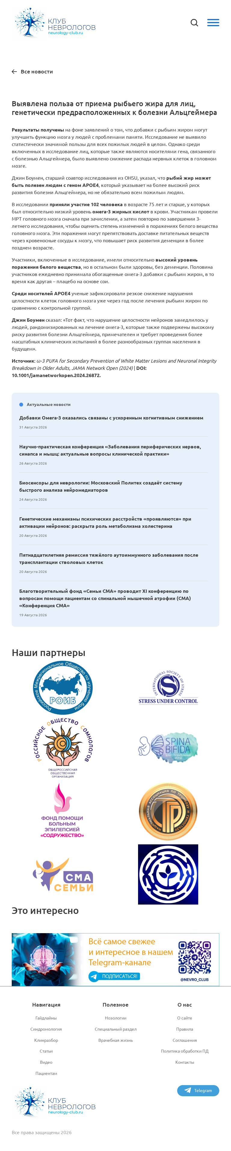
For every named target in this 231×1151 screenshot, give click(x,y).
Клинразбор (46, 1040)
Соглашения (185, 1040)
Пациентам (46, 1073)
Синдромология (46, 1029)
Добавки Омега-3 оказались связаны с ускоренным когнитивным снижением (111, 417)
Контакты (184, 1062)
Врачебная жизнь (115, 1040)
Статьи (46, 1051)
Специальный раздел (116, 1029)
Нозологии (115, 1018)
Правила (184, 1029)
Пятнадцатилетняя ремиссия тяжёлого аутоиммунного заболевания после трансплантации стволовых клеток (108, 558)
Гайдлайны (46, 1018)
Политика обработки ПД (184, 1051)
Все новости (37, 71)
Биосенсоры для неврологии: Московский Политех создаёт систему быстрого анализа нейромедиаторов (100, 486)
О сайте (184, 1018)
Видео (46, 1062)
